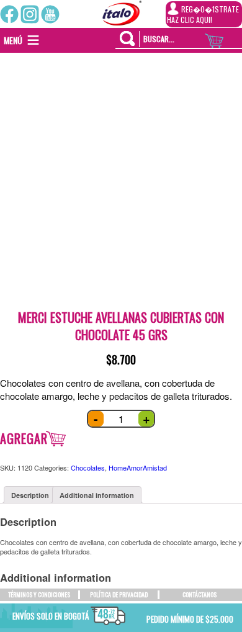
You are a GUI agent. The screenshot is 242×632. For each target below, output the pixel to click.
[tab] (30, 494)
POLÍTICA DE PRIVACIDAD (119, 594)
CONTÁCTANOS (199, 594)
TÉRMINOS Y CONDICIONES (39, 594)
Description (30, 495)
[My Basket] (223, 37)
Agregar (24, 438)
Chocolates (88, 467)
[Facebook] (9, 14)
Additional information (97, 495)
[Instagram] (29, 14)
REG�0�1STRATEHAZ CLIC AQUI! (203, 14)
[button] (13, 40)
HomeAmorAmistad (138, 467)
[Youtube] (50, 14)
